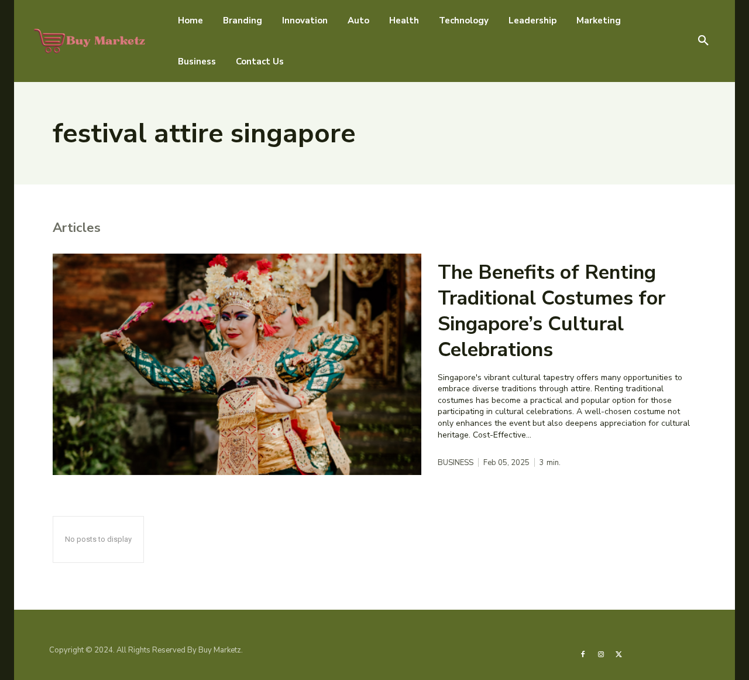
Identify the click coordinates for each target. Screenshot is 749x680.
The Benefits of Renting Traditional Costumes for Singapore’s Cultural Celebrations (551, 311)
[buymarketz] (90, 40)
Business (455, 463)
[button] (703, 41)
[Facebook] (583, 654)
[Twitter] (618, 654)
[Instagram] (600, 654)
